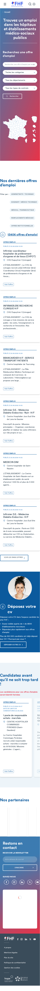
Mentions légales (10, 952)
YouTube (37, 882)
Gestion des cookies (12, 968)
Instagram (14, 882)
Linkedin (22, 882)
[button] (20, 72)
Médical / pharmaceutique (22, 210)
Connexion (35, 4)
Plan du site (8, 958)
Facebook (6, 882)
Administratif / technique (22, 194)
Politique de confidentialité (15, 963)
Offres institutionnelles (22, 226)
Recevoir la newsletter (15, 853)
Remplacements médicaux (22, 218)
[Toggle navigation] (5, 4)
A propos (7, 947)
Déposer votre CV (12, 645)
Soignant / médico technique (24, 202)
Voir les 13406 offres (13, 557)
